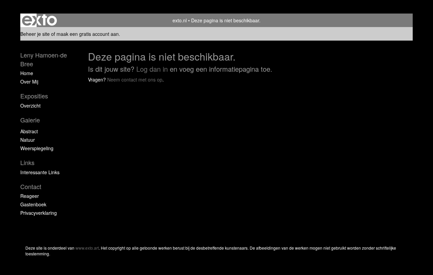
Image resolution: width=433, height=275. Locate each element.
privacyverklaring (38, 212)
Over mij (29, 81)
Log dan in (152, 69)
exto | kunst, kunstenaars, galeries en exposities (39, 20)
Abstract (29, 131)
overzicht (30, 105)
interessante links (40, 172)
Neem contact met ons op (134, 79)
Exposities (34, 96)
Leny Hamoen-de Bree (43, 59)
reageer (29, 195)
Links (27, 162)
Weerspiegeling (36, 148)
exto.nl (180, 20)
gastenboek (33, 204)
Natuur (27, 139)
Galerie (30, 120)
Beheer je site (35, 33)
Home (26, 73)
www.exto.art (87, 248)
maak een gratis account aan (87, 33)
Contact (30, 186)
